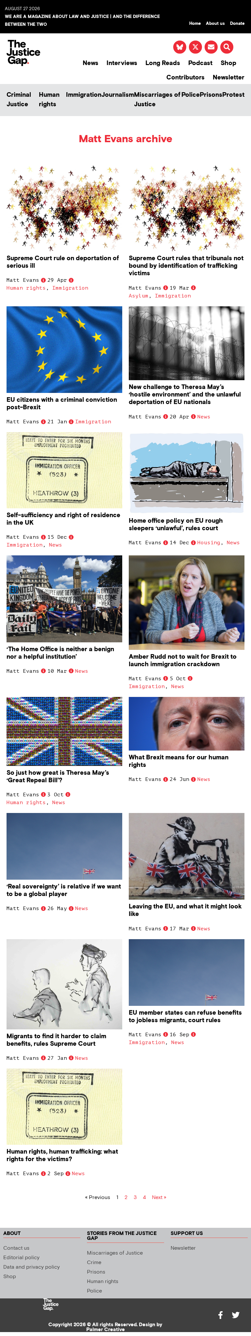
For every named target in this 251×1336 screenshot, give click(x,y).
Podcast (200, 63)
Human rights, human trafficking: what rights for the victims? (62, 1155)
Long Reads (162, 63)
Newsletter (228, 78)
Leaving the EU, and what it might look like (185, 910)
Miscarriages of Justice (157, 100)
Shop (228, 63)
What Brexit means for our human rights (178, 761)
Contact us (16, 1248)
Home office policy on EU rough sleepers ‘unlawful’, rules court (176, 525)
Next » (159, 1197)
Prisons (211, 95)
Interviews (122, 63)
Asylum (138, 296)
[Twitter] (236, 1315)
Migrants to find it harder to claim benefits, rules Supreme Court (56, 1040)
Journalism (117, 95)
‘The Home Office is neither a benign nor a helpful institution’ (60, 653)
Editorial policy (21, 1257)
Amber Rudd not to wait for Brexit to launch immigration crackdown (183, 660)
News (90, 63)
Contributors (185, 78)
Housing (208, 543)
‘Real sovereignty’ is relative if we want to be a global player (64, 890)
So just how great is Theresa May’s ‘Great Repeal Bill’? (58, 777)
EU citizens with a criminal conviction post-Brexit (62, 404)
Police (190, 95)
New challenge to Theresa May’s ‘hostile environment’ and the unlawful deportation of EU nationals (185, 394)
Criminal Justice (19, 100)
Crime (94, 1262)
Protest (233, 95)
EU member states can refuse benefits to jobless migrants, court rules (185, 1016)
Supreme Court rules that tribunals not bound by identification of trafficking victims (186, 266)
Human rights (49, 100)
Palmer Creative (105, 1330)
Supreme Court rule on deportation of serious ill (63, 262)
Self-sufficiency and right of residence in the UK (63, 519)
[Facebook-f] (221, 1315)
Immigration (83, 95)
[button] (226, 47)
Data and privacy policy (31, 1267)
